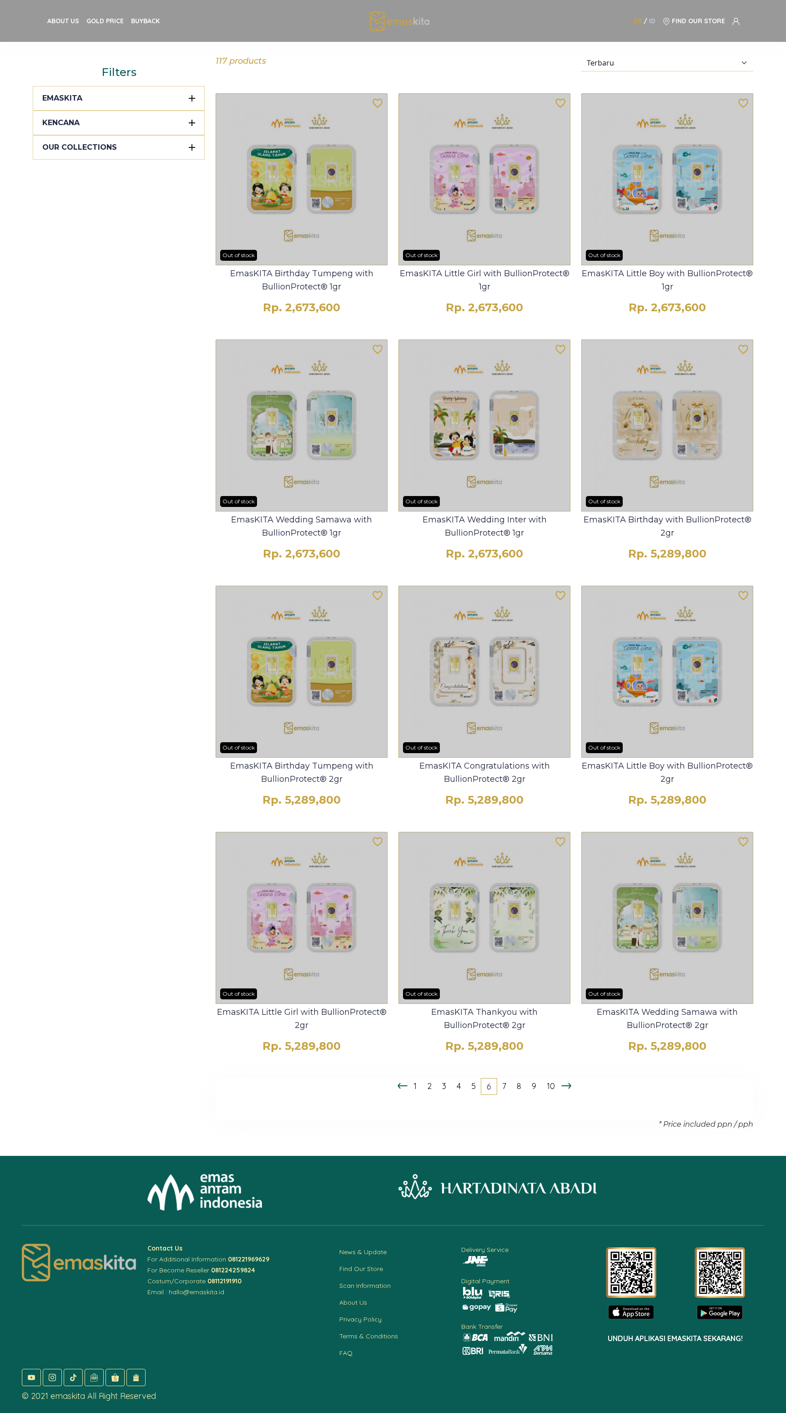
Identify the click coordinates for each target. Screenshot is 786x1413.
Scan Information (365, 1285)
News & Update (363, 1252)
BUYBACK (145, 21)
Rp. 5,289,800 (667, 553)
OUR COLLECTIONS (79, 147)
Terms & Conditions (368, 1336)
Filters (118, 72)
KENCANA (61, 122)
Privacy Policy (360, 1319)
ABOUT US (63, 21)
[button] (31, 1377)
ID (652, 21)
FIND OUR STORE (697, 21)
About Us (353, 1302)
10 (551, 1086)
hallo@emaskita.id (196, 1292)
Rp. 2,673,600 (301, 307)
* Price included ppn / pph (706, 1124)
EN (638, 21)
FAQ (346, 1353)
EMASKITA (62, 98)
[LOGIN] (736, 21)
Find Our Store (361, 1269)
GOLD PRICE (105, 21)
